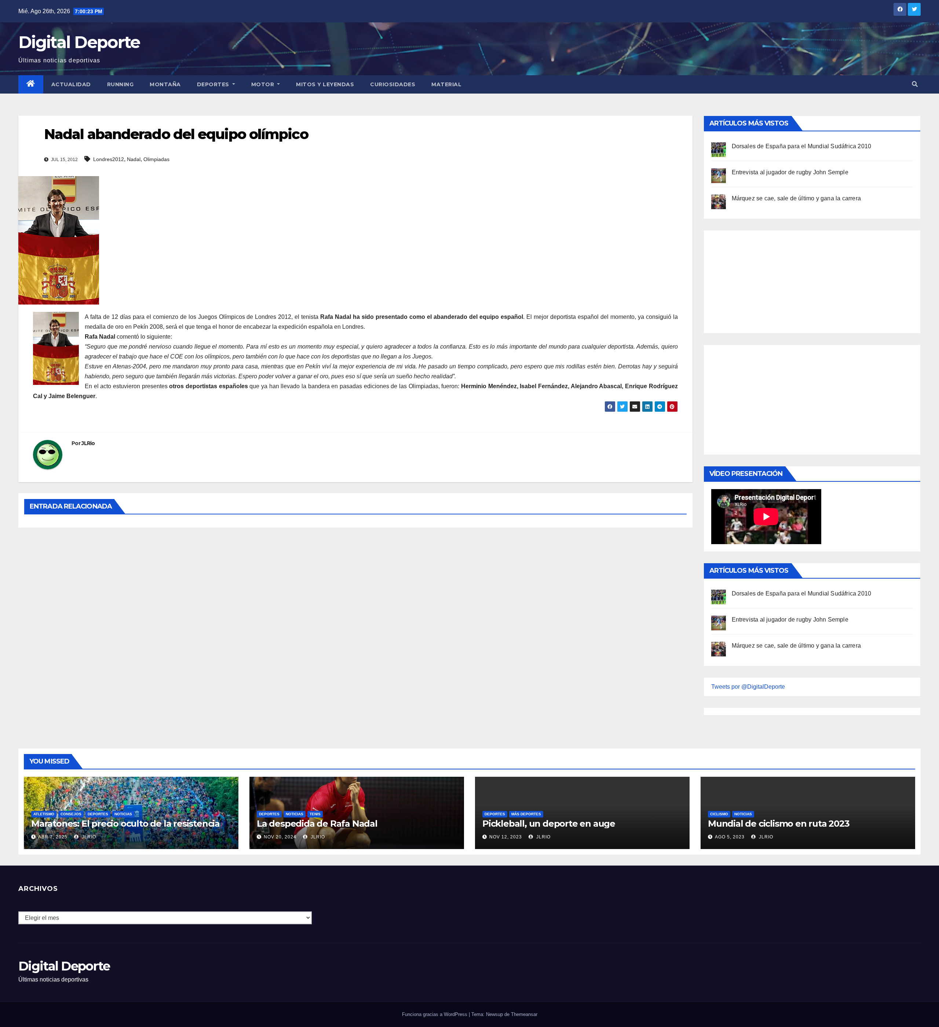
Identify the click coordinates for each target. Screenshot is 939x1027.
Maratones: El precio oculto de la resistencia (125, 823)
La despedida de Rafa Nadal (317, 823)
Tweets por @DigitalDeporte (748, 687)
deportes (98, 814)
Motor (263, 84)
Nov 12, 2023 (505, 837)
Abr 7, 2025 (52, 837)
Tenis (315, 814)
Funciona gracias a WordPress (435, 1014)
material (446, 84)
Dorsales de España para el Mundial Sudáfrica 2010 (802, 146)
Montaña (165, 84)
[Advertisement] (766, 280)
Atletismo (43, 814)
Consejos (71, 814)
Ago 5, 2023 (730, 837)
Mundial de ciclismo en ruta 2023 (779, 823)
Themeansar (524, 1014)
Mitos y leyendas (325, 84)
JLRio (88, 443)
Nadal (133, 159)
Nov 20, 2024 (280, 837)
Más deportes (526, 814)
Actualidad (71, 84)
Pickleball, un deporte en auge (548, 823)
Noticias (123, 814)
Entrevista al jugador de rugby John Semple (790, 172)
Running (120, 84)
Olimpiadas (156, 159)
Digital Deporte (79, 42)
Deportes (214, 84)
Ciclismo (719, 814)
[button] (915, 84)
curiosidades (392, 84)
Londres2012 (108, 159)
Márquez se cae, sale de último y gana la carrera (796, 198)
